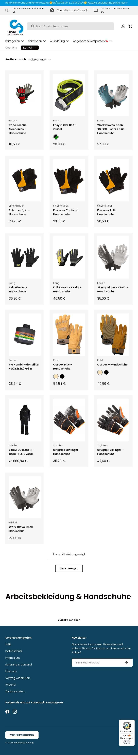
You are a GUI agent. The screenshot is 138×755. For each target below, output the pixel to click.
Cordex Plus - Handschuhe (62, 367)
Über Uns (11, 48)
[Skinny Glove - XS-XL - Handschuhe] (113, 257)
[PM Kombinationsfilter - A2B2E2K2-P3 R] (25, 335)
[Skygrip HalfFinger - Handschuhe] (69, 420)
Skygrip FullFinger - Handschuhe (110, 452)
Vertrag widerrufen (17, 678)
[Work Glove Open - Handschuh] (25, 497)
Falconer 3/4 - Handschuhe (19, 212)
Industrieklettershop (24, 742)
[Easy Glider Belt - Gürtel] (69, 95)
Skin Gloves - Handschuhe (18, 289)
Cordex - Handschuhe (112, 364)
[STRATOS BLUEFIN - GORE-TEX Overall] (25, 420)
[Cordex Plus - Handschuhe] (69, 335)
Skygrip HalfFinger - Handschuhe (67, 452)
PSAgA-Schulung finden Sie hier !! (107, 2)
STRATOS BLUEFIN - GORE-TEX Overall (21, 452)
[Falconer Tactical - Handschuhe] (69, 180)
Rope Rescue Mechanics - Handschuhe (18, 129)
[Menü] (133, 722)
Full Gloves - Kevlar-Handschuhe (67, 289)
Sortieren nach (15, 59)
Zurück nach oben (69, 620)
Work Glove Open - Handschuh (22, 529)
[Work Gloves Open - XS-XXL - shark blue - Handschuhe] (113, 95)
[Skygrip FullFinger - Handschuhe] (113, 420)
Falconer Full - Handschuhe (107, 212)
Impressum (12, 658)
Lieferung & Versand (18, 664)
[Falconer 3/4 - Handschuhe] (25, 180)
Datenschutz (13, 651)
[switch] (127, 742)
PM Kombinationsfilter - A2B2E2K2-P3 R (24, 367)
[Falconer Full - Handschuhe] (113, 180)
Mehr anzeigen (69, 568)
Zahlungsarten (15, 691)
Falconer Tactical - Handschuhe (66, 212)
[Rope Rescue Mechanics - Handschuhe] (25, 95)
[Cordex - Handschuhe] (113, 335)
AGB (8, 644)
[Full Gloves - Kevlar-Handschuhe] (69, 257)
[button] (130, 26)
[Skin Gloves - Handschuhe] (25, 257)
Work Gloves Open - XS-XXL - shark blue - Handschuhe (112, 129)
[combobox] (70, 26)
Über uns (11, 671)
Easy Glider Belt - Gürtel (65, 127)
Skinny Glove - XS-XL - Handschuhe (112, 289)
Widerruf (10, 685)
